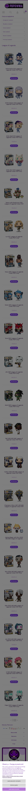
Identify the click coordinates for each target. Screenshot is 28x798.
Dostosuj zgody (14, 785)
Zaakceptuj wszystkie (14, 789)
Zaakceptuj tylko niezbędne (14, 781)
